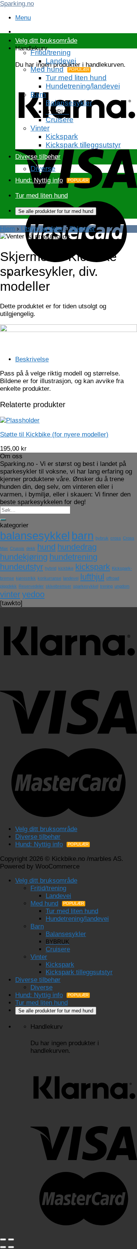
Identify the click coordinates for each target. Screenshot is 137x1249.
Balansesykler (69, 103)
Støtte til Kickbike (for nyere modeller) (54, 434)
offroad (112, 578)
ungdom (122, 586)
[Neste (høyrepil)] (11, 1247)
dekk (30, 548)
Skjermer (82, 228)
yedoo (33, 594)
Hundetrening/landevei (83, 86)
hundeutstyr (21, 567)
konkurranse (49, 578)
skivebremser (58, 586)
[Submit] (3, 520)
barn (83, 535)
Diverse (43, 168)
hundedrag (77, 547)
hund (46, 547)
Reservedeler (31, 586)
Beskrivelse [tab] (32, 359)
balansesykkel (35, 535)
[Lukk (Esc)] (3, 1239)
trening (106, 586)
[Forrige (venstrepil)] (3, 1247)
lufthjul (92, 577)
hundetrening (73, 557)
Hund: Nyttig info (39, 180)
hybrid (50, 568)
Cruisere (59, 120)
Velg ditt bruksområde (46, 40)
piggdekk (8, 586)
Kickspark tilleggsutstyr (83, 145)
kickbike (65, 568)
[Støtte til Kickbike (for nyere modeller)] (20, 420)
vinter (10, 594)
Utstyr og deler (42, 228)
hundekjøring (24, 557)
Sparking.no (17, 3)
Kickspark (62, 136)
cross (115, 538)
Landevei (61, 61)
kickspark (92, 567)
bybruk (102, 538)
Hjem (7, 228)
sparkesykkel (85, 586)
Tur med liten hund (76, 78)
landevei (70, 578)
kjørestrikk (26, 578)
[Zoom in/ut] (11, 1239)
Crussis (17, 548)
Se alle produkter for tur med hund (55, 211)
